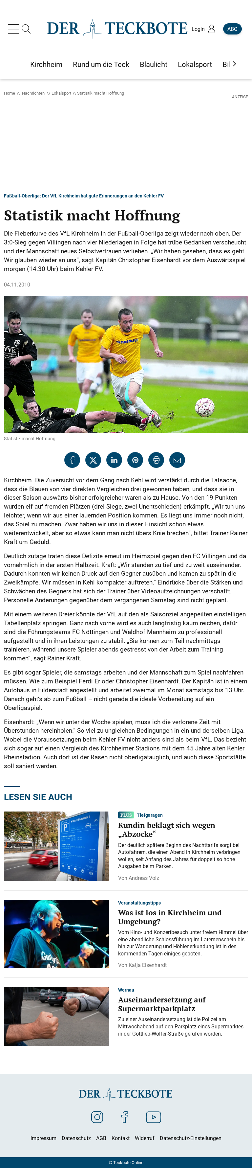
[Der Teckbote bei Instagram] (97, 1117)
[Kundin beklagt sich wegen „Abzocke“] (56, 845)
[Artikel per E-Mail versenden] (177, 460)
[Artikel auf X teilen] (93, 460)
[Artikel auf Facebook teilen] (72, 460)
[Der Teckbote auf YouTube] (153, 1117)
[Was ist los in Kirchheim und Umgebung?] (56, 933)
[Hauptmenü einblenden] (15, 29)
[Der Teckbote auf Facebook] (124, 1117)
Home (9, 93)
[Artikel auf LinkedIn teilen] (114, 460)
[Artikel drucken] (156, 460)
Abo (232, 29)
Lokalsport (61, 93)
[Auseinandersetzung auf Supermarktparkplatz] (56, 1016)
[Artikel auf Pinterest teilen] (135, 460)
